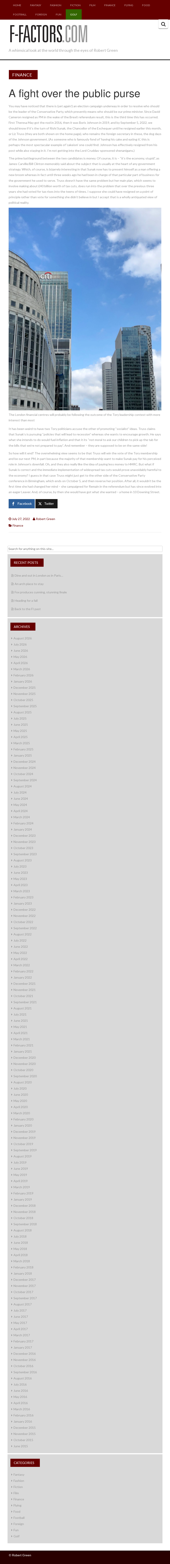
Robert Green (45, 519)
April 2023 (21, 885)
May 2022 (20, 953)
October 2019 (23, 1144)
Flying (128, 5)
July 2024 (20, 792)
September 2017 (25, 1298)
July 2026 (20, 644)
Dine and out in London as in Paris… (39, 575)
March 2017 (22, 1335)
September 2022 (25, 928)
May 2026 (20, 657)
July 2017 (20, 1310)
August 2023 (23, 860)
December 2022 (25, 909)
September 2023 (25, 854)
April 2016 (21, 1403)
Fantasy (35, 5)
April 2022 (21, 959)
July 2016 (20, 1384)
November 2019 (25, 1138)
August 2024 (23, 786)
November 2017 (25, 1286)
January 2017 (23, 1347)
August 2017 (23, 1304)
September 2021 (25, 1002)
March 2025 (22, 743)
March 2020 (22, 1113)
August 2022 (23, 934)
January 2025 (23, 755)
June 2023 (21, 872)
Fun (58, 14)
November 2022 (25, 916)
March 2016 (22, 1409)
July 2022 (20, 940)
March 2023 (22, 891)
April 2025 (21, 737)
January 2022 (23, 977)
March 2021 (22, 1039)
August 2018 (23, 1230)
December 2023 (25, 835)
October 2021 (23, 996)
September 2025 (25, 706)
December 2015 (25, 1427)
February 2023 (23, 897)
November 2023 (25, 842)
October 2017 (23, 1292)
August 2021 (23, 1008)
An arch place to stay (29, 584)
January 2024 (23, 829)
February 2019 (23, 1193)
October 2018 (23, 1218)
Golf (73, 14)
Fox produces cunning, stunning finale (41, 592)
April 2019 (21, 1181)
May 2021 (20, 1027)
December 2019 (25, 1131)
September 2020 (25, 1076)
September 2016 (25, 1372)
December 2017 (25, 1279)
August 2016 (23, 1378)
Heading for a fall (26, 600)
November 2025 (25, 694)
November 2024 (25, 768)
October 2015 (23, 1440)
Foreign (41, 14)
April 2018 (21, 1255)
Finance (110, 5)
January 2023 (23, 903)
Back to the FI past (28, 609)
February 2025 (23, 749)
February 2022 (23, 971)
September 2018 (25, 1224)
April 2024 (21, 811)
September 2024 (25, 780)
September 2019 (25, 1150)
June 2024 (21, 798)
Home (17, 5)
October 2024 (23, 774)
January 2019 (23, 1199)
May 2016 (20, 1397)
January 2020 (23, 1125)
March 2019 (22, 1187)
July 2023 (20, 866)
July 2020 (20, 1088)
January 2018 (23, 1273)
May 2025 (20, 731)
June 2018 (21, 1242)
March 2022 (22, 965)
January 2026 (23, 681)
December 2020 (25, 1057)
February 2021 (23, 1045)
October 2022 (23, 922)
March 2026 (22, 669)
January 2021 (23, 1051)
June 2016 (21, 1390)
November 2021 (25, 990)
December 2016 (25, 1353)
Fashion (55, 5)
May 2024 (20, 805)
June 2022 (21, 946)
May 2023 (20, 879)
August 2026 (23, 638)
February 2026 (23, 675)
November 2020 (25, 1064)
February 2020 (23, 1119)
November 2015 (25, 1434)
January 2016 (23, 1421)
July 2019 (20, 1162)
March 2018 (22, 1261)
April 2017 (21, 1329)
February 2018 (23, 1267)
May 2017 (20, 1323)
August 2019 (23, 1156)
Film (92, 5)
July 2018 (20, 1236)
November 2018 (25, 1212)
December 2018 (25, 1205)
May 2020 (20, 1101)
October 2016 (23, 1366)
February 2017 (23, 1341)
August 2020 (23, 1082)
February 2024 (23, 823)
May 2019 (20, 1175)
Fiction (75, 5)
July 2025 (20, 718)
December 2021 (25, 983)
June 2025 (21, 724)
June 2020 (21, 1094)
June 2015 (21, 1446)
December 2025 (25, 687)
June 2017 (21, 1316)
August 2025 (23, 712)
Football (20, 14)
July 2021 (20, 1014)
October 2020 (23, 1070)
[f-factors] (48, 33)
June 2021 (21, 1020)
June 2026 (21, 650)
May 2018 (20, 1249)
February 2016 (23, 1415)
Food (146, 5)
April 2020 (21, 1107)
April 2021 (21, 1033)
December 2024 (25, 761)
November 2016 (25, 1360)
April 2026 (21, 663)
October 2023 (23, 848)
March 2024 (22, 817)
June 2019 (21, 1168)
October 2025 (23, 700)
